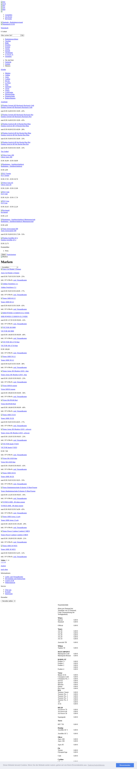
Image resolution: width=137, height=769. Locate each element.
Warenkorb (4, 28)
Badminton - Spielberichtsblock (11, 166)
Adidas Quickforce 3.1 (8, 287)
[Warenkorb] (8, 24)
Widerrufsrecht (10, 582)
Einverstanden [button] (125, 765)
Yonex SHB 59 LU (7, 360)
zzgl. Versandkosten (20, 280)
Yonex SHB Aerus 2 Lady (10, 520)
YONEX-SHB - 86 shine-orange (12, 506)
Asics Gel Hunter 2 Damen (10, 273)
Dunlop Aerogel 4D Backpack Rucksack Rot (16, 117)
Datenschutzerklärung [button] (96, 765)
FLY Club (4, 194)
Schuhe (3, 69)
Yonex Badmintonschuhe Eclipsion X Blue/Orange (18, 491)
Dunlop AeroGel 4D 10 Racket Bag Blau (15, 126)
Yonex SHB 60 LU (7, 302)
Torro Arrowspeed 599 (8, 231)
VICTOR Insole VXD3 (9, 447)
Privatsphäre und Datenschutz (15, 579)
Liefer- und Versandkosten (14, 577)
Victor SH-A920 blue (8, 462)
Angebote (4, 102)
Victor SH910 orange (8, 389)
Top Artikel (5, 151)
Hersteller (4, 597)
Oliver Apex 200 (6, 157)
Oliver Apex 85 (6, 185)
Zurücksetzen (11, 254)
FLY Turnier (5, 175)
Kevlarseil (4, 212)
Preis (6, 251)
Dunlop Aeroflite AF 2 (8, 240)
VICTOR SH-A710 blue (9, 346)
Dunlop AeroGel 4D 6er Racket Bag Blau (15, 135)
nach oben (4, 569)
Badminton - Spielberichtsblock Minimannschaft (17, 221)
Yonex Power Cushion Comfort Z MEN (14, 535)
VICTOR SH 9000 (7, 331)
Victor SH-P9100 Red (8, 404)
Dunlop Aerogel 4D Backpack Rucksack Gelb (16, 107)
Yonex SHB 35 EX (7, 418)
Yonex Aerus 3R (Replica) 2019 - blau (14, 375)
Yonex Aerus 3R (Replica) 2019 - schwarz (15, 433)
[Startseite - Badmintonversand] (12, 22)
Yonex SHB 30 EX (7, 476)
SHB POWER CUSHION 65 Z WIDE (14, 316)
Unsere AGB (9, 581)
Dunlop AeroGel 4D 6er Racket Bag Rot (15, 144)
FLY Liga (4, 203)
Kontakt (8, 592)
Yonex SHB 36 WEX (8, 549)
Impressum (9, 594)
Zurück (3, 566)
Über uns (8, 590)
